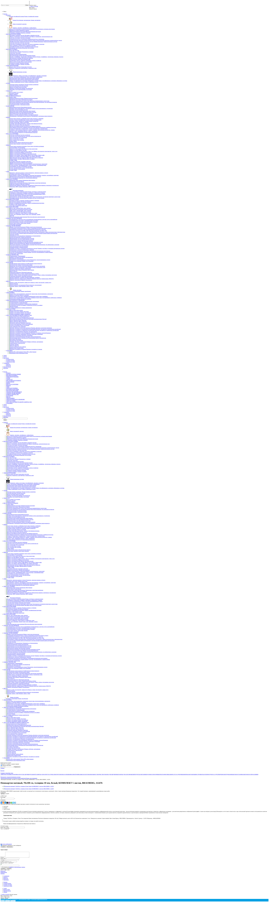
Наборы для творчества (13, 778)
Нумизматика (22, 778)
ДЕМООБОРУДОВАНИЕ (12, 65)
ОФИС (8, 171)
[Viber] (9, 803)
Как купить (6, 358)
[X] (7, 803)
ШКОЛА (8, 281)
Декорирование (4, 778)
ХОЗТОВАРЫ (9, 262)
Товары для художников (31, 778)
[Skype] (13, 803)
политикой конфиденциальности (39, 899)
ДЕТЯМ (8, 83)
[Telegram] (15, 803)
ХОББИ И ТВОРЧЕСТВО (12, 254)
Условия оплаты (10, 359)
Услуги (5, 356)
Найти (5, 420)
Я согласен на (13, 867)
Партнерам (6, 879)
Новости (8, 364)
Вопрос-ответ (6, 889)
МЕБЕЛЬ (8, 145)
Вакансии (8, 365)
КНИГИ (8, 117)
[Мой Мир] (5, 803)
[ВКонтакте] (1, 803)
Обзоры (5, 892)
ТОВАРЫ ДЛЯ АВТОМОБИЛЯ (14, 218)
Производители (7, 366)
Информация (4, 872)
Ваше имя (3, 827)
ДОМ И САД (9, 90)
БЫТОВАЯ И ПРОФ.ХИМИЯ (13, 34)
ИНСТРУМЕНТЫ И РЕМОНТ (13, 95)
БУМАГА (8, 15)
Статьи (5, 888)
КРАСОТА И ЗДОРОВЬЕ (12, 133)
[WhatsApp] (11, 803)
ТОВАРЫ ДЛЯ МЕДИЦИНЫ (13, 225)
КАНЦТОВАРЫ (10, 106)
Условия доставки (10, 360)
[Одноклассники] (3, 803)
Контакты (5, 368)
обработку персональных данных (17, 867)
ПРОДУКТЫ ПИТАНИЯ (12, 206)
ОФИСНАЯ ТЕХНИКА (12, 179)
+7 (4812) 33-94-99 (33, 6)
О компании (6, 363)
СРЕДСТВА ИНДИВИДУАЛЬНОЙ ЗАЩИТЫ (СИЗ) (19, 315)
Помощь (3, 873)
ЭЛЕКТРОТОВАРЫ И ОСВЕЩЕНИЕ (15, 300)
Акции (5, 355)
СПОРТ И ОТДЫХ (10, 309)
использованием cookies (24, 899)
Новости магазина (6, 765)
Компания (3, 871)
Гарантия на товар (10, 361)
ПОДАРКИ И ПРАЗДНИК (12, 199)
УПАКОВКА (9, 350)
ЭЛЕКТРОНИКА (10, 292)
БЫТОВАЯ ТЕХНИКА (11, 49)
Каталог (5, 14)
